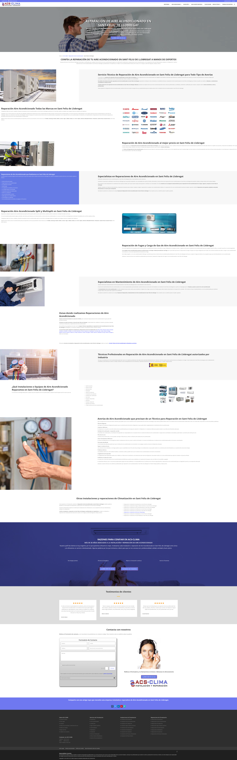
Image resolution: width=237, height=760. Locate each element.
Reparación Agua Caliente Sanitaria (159, 725)
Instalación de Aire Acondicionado (128, 721)
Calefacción (186, 4)
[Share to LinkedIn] (118, 707)
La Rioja (75, 332)
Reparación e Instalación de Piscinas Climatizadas (134, 512)
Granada (96, 331)
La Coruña (74, 331)
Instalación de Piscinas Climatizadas (128, 733)
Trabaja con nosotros (227, 4)
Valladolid (100, 332)
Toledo (91, 332)
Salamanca (80, 332)
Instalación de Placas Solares (127, 735)
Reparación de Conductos (157, 731)
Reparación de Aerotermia (157, 719)
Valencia (95, 332)
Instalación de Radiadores (126, 729)
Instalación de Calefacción (126, 723)
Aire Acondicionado (176, 4)
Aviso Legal (62, 721)
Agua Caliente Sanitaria (196, 4)
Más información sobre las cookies (92, 748)
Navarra (68, 332)
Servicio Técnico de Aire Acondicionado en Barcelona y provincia (122, 343)
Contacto (233, 1)
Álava (99, 329)
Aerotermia (166, 4)
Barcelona (79, 331)
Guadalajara (91, 331)
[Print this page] (124, 707)
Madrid (105, 331)
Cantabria (61, 331)
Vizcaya (103, 332)
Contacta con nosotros (210, 99)
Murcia (64, 332)
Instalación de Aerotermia (126, 719)
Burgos (111, 329)
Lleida (102, 331)
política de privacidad (108, 673)
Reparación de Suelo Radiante (158, 727)
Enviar (112, 668)
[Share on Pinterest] (121, 707)
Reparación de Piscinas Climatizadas (159, 733)
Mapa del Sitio (63, 729)
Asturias (108, 329)
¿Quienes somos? (227, 1)
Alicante (104, 329)
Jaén (99, 331)
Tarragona (88, 332)
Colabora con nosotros (64, 731)
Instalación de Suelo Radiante (127, 727)
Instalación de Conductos (126, 731)
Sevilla (84, 332)
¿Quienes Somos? (63, 719)
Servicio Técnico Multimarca (96, 738)
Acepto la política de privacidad (68, 665)
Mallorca (61, 332)
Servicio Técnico (216, 4)
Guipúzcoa (86, 331)
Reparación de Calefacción (157, 723)
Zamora (107, 332)
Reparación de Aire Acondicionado (76, 55)
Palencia (72, 332)
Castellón (66, 331)
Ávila (101, 329)
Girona (82, 331)
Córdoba (70, 331)
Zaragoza (111, 332)
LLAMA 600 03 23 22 (118, 38)
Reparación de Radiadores (157, 729)
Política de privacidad (69, 748)
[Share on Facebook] (112, 707)
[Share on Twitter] (115, 707)
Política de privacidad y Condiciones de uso (69, 725)
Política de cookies (64, 727)
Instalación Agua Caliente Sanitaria (128, 725)
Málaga (108, 331)
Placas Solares (208, 4)
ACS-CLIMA (65, 55)
